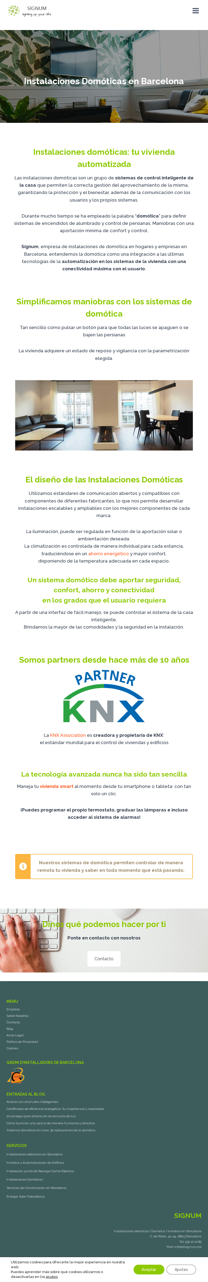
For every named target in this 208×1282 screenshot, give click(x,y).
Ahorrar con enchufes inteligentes (32, 1102)
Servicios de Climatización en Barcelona (36, 1188)
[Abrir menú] (196, 10)
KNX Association (68, 735)
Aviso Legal (15, 1035)
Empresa (13, 1009)
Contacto (104, 958)
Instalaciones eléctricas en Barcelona (34, 1154)
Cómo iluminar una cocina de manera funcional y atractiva (50, 1123)
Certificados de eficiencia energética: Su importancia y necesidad (55, 1109)
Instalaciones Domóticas (24, 1179)
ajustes (52, 1277)
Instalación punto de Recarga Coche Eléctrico (40, 1171)
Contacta (13, 1022)
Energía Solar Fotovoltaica (25, 1196)
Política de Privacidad (22, 1042)
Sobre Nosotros (17, 1016)
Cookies (12, 1048)
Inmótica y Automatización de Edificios (35, 1163)
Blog (9, 1029)
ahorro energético (108, 553)
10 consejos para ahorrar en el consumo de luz (41, 1116)
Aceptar (149, 1269)
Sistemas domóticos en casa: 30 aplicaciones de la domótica (50, 1130)
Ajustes (181, 1269)
